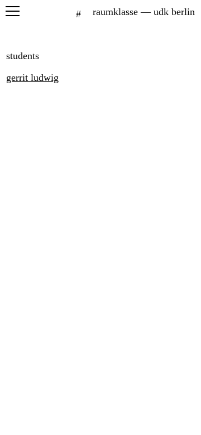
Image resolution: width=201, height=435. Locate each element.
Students (22, 55)
